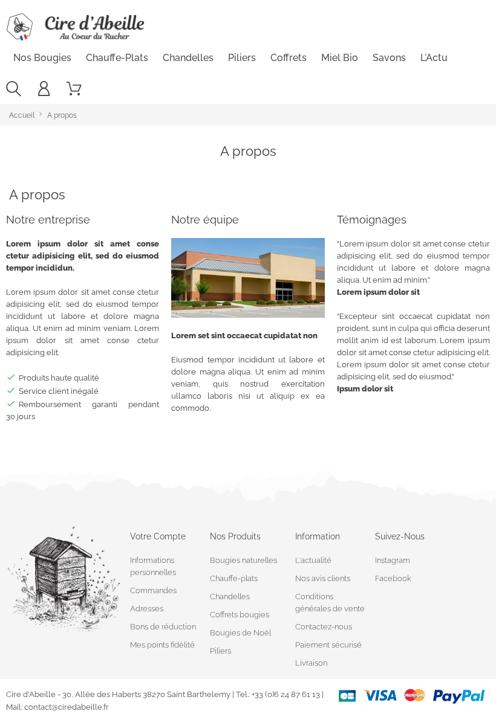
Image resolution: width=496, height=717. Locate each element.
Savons (389, 57)
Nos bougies (42, 57)
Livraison (311, 662)
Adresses (146, 608)
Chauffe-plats (117, 57)
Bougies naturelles (243, 560)
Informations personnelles (153, 566)
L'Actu (434, 57)
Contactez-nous (323, 626)
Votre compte (158, 536)
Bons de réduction (163, 626)
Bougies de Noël (240, 632)
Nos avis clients (322, 578)
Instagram (392, 560)
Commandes (153, 590)
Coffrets (288, 57)
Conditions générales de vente (330, 602)
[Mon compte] (43, 89)
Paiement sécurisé (328, 644)
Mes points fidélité (162, 644)
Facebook (393, 578)
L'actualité (313, 560)
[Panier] (74, 89)
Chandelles (188, 57)
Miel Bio (339, 57)
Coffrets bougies (239, 614)
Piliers (242, 57)
